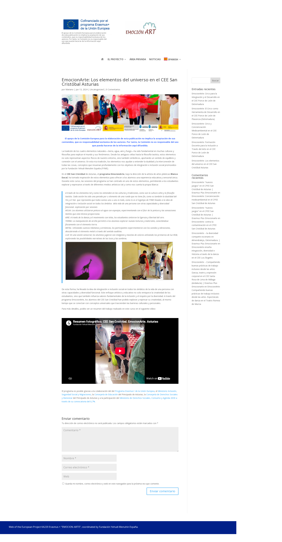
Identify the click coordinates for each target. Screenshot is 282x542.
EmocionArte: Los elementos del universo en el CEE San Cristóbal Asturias (205, 164)
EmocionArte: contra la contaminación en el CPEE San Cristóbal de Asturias (204, 225)
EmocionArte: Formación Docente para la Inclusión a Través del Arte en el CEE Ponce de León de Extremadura (205, 149)
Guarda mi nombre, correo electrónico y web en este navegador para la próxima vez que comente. (112, 483)
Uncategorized (97, 89)
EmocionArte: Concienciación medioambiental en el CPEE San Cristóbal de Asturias (205, 200)
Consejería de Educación (106, 394)
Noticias (155, 59)
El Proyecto (115, 59)
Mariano (69, 89)
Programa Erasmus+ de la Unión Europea (135, 391)
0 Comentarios (113, 89)
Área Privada (138, 59)
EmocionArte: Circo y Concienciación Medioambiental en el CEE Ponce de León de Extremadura (204, 130)
